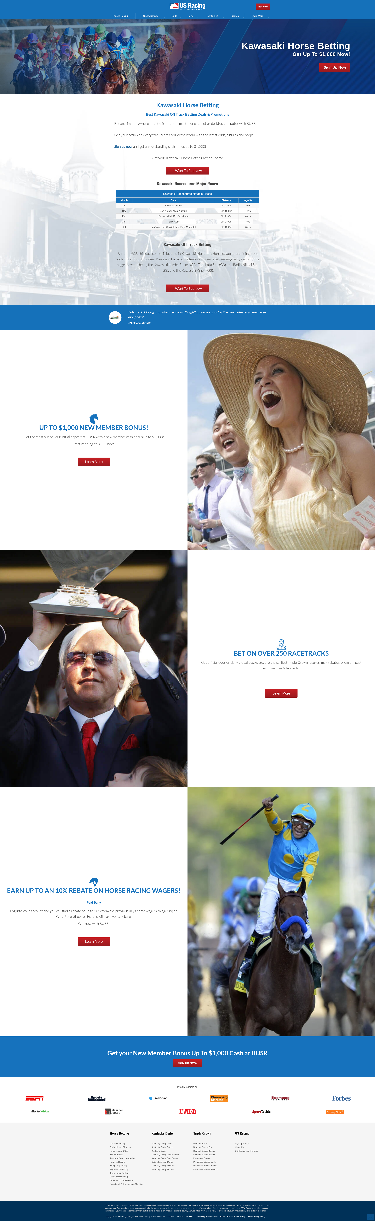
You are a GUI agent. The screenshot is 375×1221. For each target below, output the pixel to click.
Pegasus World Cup (119, 1169)
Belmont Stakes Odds (203, 1147)
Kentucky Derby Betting (162, 1147)
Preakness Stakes (201, 1158)
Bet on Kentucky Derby (162, 1162)
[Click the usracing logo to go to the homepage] (187, 6)
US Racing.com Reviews (246, 1151)
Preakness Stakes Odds (204, 1162)
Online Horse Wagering (120, 1147)
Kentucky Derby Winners (163, 1165)
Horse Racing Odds (119, 1151)
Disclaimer (180, 1217)
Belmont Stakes (200, 1143)
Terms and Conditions (165, 1217)
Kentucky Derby (159, 1151)
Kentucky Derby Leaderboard (165, 1154)
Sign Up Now (335, 67)
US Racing (121, 1217)
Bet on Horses (116, 1154)
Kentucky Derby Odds (162, 1143)
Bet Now (263, 6)
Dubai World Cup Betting (121, 1180)
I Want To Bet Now (187, 170)
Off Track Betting (117, 1143)
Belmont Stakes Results (204, 1154)
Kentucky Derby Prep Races (165, 1158)
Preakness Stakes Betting (205, 1165)
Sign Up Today (242, 1143)
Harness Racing (117, 1162)
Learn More (94, 462)
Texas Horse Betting (119, 1173)
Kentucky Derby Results (163, 1169)
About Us (239, 1147)
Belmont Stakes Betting (204, 1151)
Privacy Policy (150, 1217)
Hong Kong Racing (118, 1165)
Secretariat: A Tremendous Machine (126, 1184)
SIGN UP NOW (187, 1063)
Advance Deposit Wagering (122, 1158)
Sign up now (123, 146)
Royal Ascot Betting (119, 1177)
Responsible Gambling (194, 1217)
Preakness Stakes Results (205, 1169)
